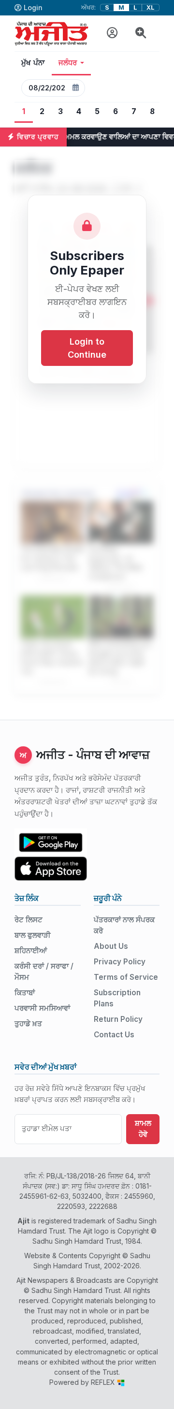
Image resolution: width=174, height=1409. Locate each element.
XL (150, 7)
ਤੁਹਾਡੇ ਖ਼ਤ (28, 1023)
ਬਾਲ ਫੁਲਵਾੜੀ (32, 935)
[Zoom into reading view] (141, 33)
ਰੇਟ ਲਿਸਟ (28, 919)
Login (33, 7)
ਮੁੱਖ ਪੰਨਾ (33, 62)
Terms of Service (126, 977)
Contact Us (114, 1034)
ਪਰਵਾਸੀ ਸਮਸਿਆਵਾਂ (42, 1008)
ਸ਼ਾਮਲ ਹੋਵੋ (143, 1128)
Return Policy (118, 1019)
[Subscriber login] (112, 33)
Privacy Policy (119, 961)
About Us (111, 946)
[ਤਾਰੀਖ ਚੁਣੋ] (75, 88)
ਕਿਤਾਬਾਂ (24, 992)
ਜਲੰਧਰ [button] (67, 62)
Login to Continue (87, 348)
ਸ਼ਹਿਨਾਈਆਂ (30, 950)
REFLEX (104, 1382)
